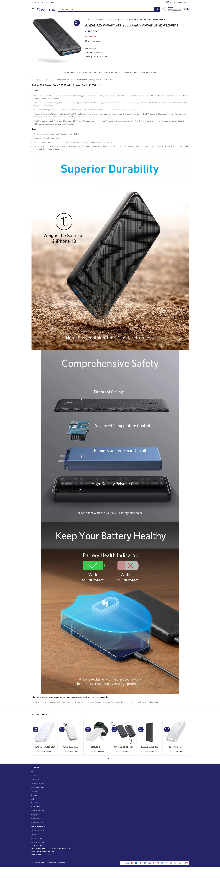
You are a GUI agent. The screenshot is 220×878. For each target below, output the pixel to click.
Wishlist (33, 799)
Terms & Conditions (37, 830)
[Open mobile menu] (32, 9)
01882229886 (43, 854)
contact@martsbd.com (45, 851)
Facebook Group (37, 822)
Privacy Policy (35, 834)
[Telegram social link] (105, 57)
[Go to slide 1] (108, 758)
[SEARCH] (157, 9)
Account (34, 791)
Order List (34, 795)
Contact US (35, 779)
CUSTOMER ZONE (37, 787)
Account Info (35, 803)
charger (61, 124)
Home (87, 19)
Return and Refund (37, 842)
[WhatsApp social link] (103, 57)
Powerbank (111, 19)
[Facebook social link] (91, 57)
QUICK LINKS (35, 807)
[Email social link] (97, 57)
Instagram (34, 814)
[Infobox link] (171, 9)
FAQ (32, 771)
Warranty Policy (36, 838)
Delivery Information (38, 783)
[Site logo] (46, 9)
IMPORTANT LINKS (38, 826)
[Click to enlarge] (36, 59)
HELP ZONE (35, 767)
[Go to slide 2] (111, 758)
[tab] (68, 71)
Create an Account (37, 811)
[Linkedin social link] (100, 57)
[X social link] (94, 57)
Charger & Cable (98, 19)
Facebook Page (36, 818)
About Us (34, 775)
